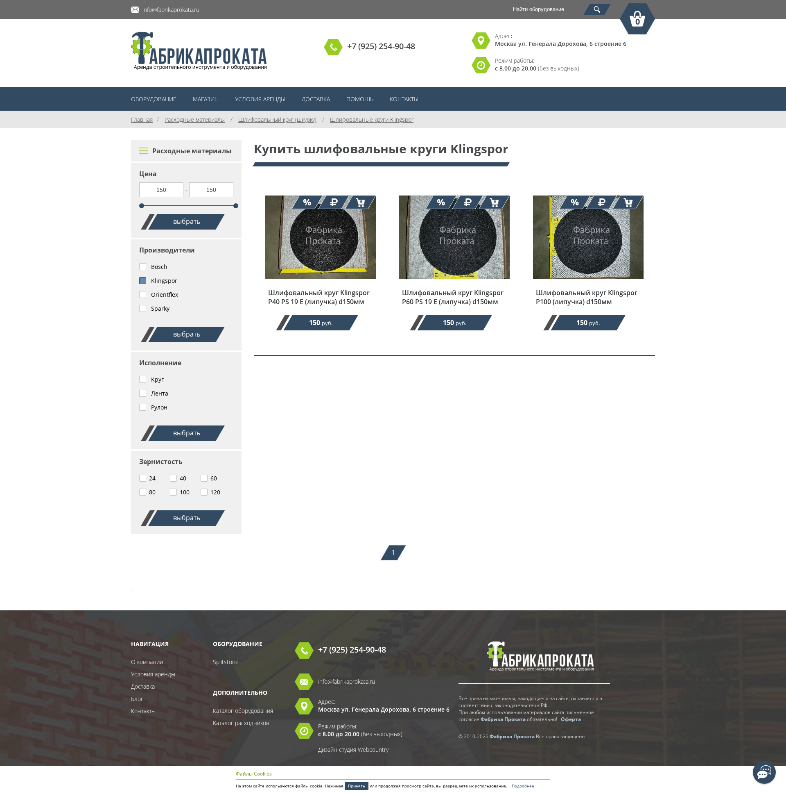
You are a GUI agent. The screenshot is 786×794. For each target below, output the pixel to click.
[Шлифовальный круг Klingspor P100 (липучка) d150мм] (588, 284)
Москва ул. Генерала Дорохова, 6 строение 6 (560, 44)
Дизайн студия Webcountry (353, 749)
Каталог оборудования (243, 710)
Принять (356, 786)
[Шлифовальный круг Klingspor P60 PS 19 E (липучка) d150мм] (454, 284)
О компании (147, 662)
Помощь (359, 99)
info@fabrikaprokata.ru (170, 10)
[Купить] (361, 202)
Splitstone (226, 662)
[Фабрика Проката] (199, 52)
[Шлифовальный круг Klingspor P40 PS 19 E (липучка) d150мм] (320, 284)
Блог (137, 699)
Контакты (404, 99)
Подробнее (523, 786)
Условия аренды (260, 99)
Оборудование (153, 99)
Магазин (206, 99)
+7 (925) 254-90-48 (381, 46)
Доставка (316, 99)
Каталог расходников (241, 723)
